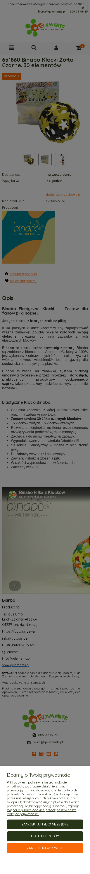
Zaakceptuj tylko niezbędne (45, 824)
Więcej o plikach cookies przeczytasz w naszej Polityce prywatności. (42, 812)
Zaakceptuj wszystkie (45, 848)
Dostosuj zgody (45, 836)
